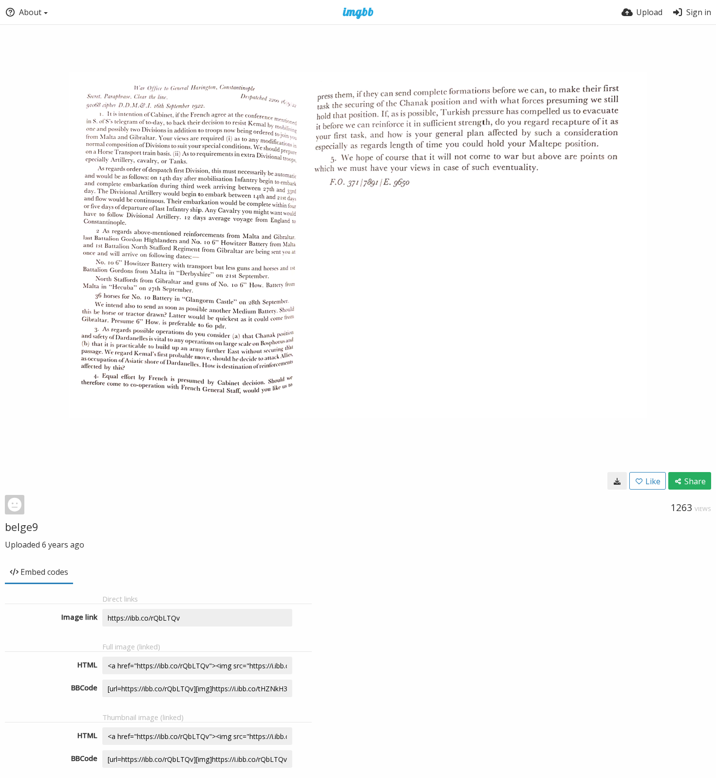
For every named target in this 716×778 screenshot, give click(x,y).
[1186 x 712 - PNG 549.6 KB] (617, 481)
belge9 (21, 526)
